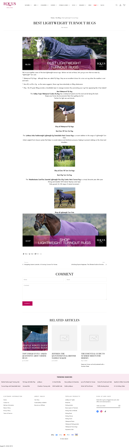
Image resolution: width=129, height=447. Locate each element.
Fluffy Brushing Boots (103, 386)
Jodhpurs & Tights (70, 400)
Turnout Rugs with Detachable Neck (10, 386)
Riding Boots (68, 413)
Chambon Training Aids (43, 386)
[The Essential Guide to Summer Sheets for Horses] (94, 338)
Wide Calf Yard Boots (87, 386)
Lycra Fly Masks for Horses (88, 382)
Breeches (67, 402)
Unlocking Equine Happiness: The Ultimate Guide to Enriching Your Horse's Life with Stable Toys (88, 264)
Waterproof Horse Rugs (71, 427)
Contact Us (6, 402)
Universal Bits (26, 386)
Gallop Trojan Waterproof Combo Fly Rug (46, 94)
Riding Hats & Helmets (71, 410)
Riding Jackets (69, 405)
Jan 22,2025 (25, 360)
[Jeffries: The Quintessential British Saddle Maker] (64, 338)
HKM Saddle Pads (57, 386)
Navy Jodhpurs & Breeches (71, 382)
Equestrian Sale (69, 429)
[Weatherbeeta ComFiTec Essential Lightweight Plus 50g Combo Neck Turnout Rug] (64, 198)
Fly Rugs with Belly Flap (29, 382)
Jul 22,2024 (54, 360)
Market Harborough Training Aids (10, 382)
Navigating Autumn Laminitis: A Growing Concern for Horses (40, 264)
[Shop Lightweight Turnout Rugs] (64, 230)
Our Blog (58, 18)
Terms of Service (8, 413)
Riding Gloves (69, 416)
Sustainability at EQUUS (40, 402)
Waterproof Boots (69, 421)
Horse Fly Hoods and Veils (104, 382)
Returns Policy (7, 408)
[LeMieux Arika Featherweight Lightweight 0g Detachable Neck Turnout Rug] (64, 156)
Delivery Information (9, 405)
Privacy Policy (7, 410)
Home (52, 18)
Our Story (36, 400)
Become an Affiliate (39, 405)
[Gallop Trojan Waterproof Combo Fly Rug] (64, 112)
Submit (27, 303)
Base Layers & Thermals (71, 408)
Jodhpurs (39, 382)
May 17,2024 (84, 360)
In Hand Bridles (56, 382)
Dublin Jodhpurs (68, 386)
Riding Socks (68, 418)
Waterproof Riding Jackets (72, 424)
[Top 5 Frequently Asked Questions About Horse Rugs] (35, 338)
